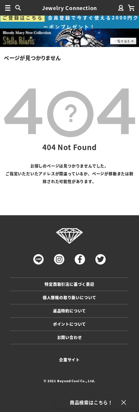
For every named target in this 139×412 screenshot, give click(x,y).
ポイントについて (69, 324)
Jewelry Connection (69, 8)
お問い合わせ (69, 337)
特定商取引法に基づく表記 (69, 284)
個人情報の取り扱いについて (69, 297)
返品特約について (69, 310)
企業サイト (69, 359)
